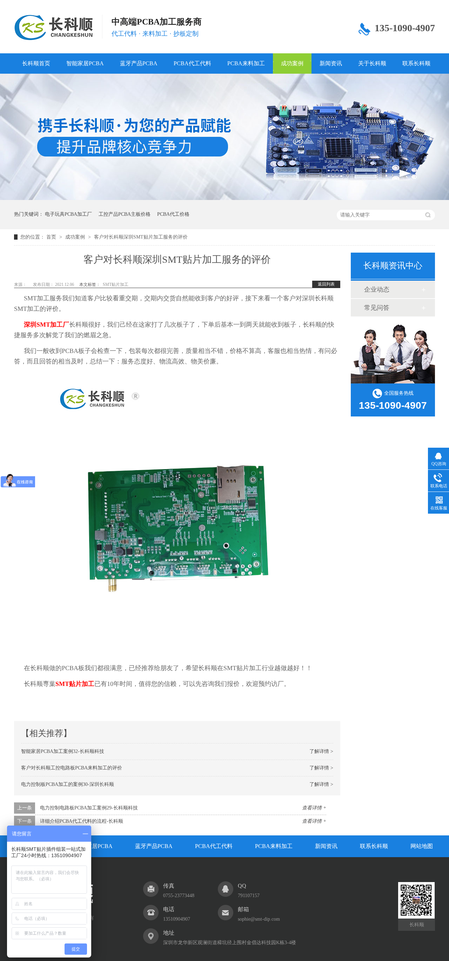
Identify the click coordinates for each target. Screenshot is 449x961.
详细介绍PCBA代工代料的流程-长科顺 (81, 821)
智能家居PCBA (85, 63)
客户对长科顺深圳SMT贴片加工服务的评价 (141, 237)
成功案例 (292, 63)
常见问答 (376, 307)
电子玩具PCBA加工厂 (68, 214)
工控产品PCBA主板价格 (124, 214)
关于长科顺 (372, 63)
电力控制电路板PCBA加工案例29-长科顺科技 (89, 807)
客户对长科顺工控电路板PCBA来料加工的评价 (71, 767)
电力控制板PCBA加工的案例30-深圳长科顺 (67, 784)
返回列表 (326, 284)
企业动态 (376, 289)
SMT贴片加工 (115, 284)
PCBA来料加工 (246, 63)
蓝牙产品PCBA (139, 63)
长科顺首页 (36, 63)
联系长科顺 (416, 63)
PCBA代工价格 (173, 214)
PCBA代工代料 (192, 63)
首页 (52, 237)
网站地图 (421, 846)
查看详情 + (314, 807)
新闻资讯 (331, 63)
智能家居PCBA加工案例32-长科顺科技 (62, 751)
